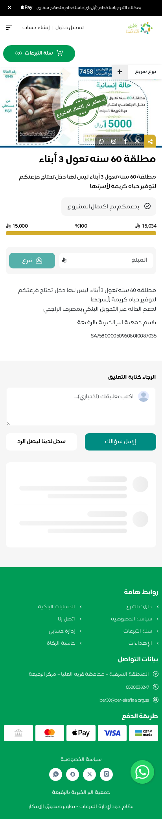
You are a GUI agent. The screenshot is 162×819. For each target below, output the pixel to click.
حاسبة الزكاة (61, 643)
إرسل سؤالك (120, 442)
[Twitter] (89, 774)
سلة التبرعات (138, 631)
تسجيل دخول (69, 28)
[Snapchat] (72, 774)
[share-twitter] (137, 141)
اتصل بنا (67, 619)
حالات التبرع (139, 607)
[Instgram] (106, 774)
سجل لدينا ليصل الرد (41, 442)
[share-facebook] (125, 141)
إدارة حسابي (62, 631)
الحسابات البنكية (57, 607)
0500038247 (137, 687)
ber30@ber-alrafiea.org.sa (124, 700)
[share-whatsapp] (101, 141)
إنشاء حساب (36, 28)
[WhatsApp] (56, 774)
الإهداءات (141, 643)
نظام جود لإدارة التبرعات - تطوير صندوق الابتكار (81, 807)
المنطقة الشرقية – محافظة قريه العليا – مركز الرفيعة (89, 674)
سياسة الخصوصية (132, 619)
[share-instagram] (113, 141)
